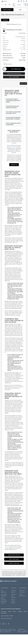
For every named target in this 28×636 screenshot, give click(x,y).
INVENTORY (4, 588)
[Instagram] (3, 624)
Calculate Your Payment (14, 73)
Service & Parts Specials (13, 596)
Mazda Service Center (13, 601)
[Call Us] (19, 1)
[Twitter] (6, 624)
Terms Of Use (11, 629)
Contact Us (14, 164)
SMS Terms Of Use (7, 631)
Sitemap (2, 630)
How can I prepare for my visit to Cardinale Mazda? (13, 124)
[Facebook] (1, 624)
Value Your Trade (14, 76)
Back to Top (23, 83)
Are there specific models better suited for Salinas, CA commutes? (13, 118)
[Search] (24, 1)
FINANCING (23, 588)
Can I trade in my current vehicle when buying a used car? (13, 112)
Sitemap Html (8, 630)
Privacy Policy (3, 629)
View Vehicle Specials (14, 555)
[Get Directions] (21, 1)
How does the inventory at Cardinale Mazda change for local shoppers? (13, 100)
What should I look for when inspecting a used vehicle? (12, 107)
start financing (14, 146)
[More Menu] (1, 4)
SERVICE (13, 588)
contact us (7, 546)
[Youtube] (8, 624)
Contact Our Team (14, 563)
